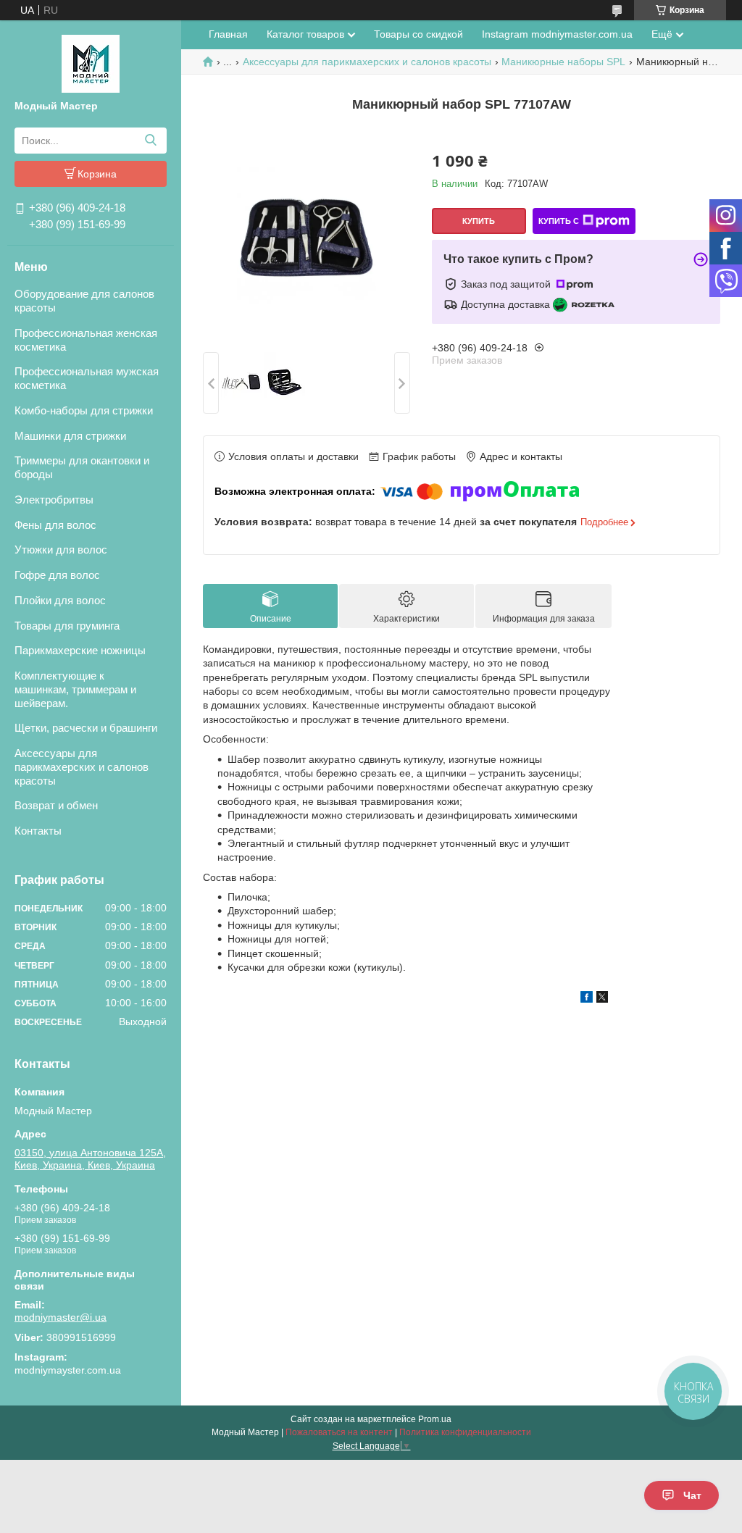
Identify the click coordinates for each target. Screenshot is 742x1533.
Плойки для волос (60, 600)
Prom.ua (434, 1419)
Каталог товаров (305, 34)
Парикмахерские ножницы (80, 650)
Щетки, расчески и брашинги (85, 728)
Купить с (558, 221)
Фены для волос (55, 525)
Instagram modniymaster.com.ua (557, 34)
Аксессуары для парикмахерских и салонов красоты (81, 767)
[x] (602, 999)
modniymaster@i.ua (60, 1317)
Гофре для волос (57, 575)
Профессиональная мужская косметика (86, 378)
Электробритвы (53, 499)
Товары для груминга (67, 625)
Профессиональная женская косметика (85, 340)
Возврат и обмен (56, 805)
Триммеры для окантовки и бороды (81, 467)
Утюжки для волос (60, 549)
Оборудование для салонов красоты (84, 301)
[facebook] (586, 999)
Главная (228, 34)
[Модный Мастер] (91, 63)
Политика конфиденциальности (465, 1432)
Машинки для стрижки (70, 436)
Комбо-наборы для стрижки (83, 410)
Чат (692, 1495)
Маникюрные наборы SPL (563, 62)
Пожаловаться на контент (339, 1432)
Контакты (38, 830)
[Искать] (150, 141)
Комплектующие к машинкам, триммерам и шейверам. (75, 689)
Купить (478, 221)
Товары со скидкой (418, 34)
